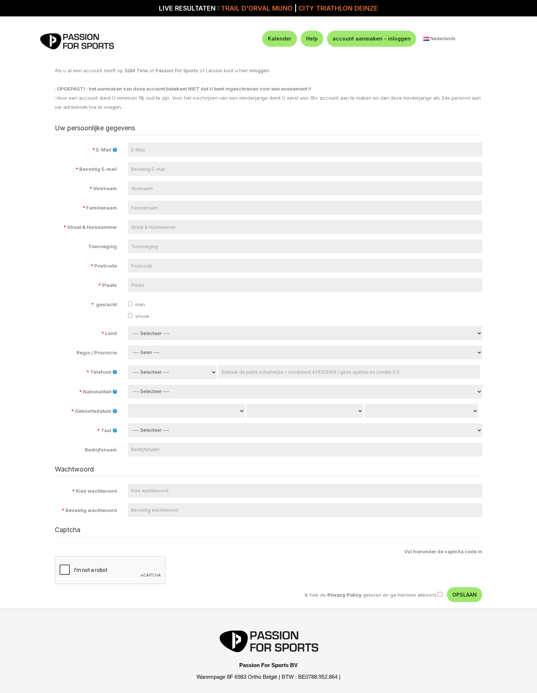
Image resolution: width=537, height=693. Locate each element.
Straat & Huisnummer (90, 227)
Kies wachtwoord (94, 491)
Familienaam (100, 208)
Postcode (104, 266)
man (140, 304)
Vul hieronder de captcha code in (443, 551)
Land (109, 333)
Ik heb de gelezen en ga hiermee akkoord (370, 595)
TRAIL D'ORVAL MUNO (257, 8)
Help (312, 38)
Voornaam (103, 188)
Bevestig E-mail (96, 169)
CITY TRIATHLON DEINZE (338, 8)
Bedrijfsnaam (101, 450)
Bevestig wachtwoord (89, 510)
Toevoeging (102, 246)
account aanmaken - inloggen (371, 38)
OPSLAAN (464, 595)
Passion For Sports (177, 70)
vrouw (142, 316)
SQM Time (136, 70)
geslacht (104, 304)
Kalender (280, 38)
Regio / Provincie (96, 352)
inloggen (259, 70)
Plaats (107, 285)
